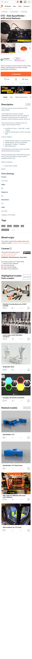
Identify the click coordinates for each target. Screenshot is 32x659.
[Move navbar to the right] (30, 6)
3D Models (4, 11)
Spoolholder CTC (8, 434)
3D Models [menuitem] (8, 6)
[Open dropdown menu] (30, 15)
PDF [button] (28, 104)
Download (17, 74)
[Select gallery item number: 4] (18, 394)
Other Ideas (24, 11)
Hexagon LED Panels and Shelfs (13, 397)
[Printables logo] (2, 6)
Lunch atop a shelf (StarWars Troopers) (12, 335)
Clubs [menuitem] (20, 6)
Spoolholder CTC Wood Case (12, 465)
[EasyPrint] (17, 1)
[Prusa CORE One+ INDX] (16, 90)
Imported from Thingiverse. (21, 243)
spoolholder (5, 230)
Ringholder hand (8, 367)
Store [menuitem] (14, 6)
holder (9, 226)
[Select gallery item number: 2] (16, 301)
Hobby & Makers (14, 11)
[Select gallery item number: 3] (17, 332)
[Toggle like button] (4, 308)
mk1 (22, 226)
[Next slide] (29, 48)
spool (3, 226)
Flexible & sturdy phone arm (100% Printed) (15, 304)
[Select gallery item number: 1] (15, 301)
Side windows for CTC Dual (12, 527)
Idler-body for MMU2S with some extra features (14, 496)
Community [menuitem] (27, 6)
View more (27, 277)
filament (16, 226)
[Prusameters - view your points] (21, 2)
